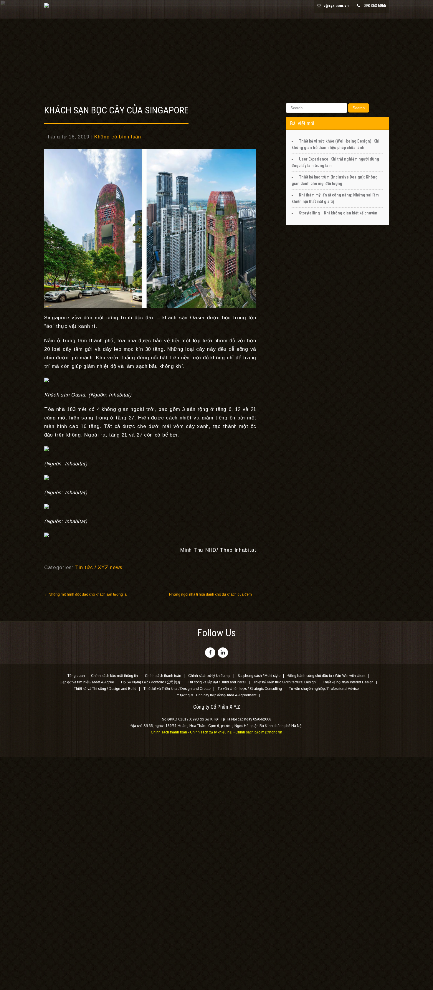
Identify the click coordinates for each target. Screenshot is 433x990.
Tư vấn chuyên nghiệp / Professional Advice (324, 689)
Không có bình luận (117, 137)
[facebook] (210, 652)
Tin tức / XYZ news (99, 567)
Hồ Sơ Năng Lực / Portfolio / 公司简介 (151, 682)
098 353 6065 (374, 5)
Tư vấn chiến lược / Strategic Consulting (250, 689)
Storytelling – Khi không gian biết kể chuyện (338, 213)
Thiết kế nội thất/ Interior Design (348, 682)
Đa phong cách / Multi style (259, 676)
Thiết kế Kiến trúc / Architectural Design (284, 682)
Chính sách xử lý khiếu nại (209, 676)
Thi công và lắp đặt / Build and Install (217, 682)
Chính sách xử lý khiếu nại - (212, 732)
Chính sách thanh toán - (170, 732)
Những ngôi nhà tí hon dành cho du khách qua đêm (212, 594)
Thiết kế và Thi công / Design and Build (105, 689)
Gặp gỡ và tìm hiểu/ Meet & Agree (87, 682)
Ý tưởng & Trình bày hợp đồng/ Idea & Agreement (216, 695)
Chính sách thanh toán (163, 676)
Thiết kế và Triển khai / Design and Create (177, 689)
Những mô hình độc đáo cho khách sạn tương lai (86, 594)
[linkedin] (223, 652)
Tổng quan (76, 676)
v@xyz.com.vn (336, 5)
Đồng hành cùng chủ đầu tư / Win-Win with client (326, 676)
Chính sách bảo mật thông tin (114, 676)
